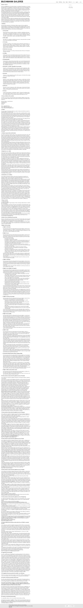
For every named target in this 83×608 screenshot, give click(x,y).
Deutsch (81, 2)
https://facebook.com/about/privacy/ (7, 406)
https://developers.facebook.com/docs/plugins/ (8, 391)
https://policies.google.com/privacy (6, 520)
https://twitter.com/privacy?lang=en (6, 467)
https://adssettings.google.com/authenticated (8, 519)
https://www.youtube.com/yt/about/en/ (9, 481)
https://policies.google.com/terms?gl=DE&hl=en (16, 516)
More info (10, 606)
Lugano (77, 2)
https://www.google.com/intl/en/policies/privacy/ (9, 494)
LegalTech (12, 599)
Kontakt (74, 2)
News (64, 2)
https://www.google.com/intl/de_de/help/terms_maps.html (19, 517)
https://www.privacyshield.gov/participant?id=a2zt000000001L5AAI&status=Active (14, 502)
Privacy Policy (71, 7)
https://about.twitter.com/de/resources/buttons (13, 451)
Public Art (70, 2)
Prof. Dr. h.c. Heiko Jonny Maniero (10, 601)
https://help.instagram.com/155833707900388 (9, 436)
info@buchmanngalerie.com (7, 106)
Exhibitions (60, 2)
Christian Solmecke (5, 602)
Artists (57, 2)
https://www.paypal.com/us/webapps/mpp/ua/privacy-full (10, 550)
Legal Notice (70, 6)
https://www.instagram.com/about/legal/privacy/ (8, 436)
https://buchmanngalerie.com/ (9, 107)
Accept (67, 605)
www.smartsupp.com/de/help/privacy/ (7, 215)
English (79, 2)
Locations (70, 4)
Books (67, 2)
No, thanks (71, 605)
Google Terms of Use (5, 516)
